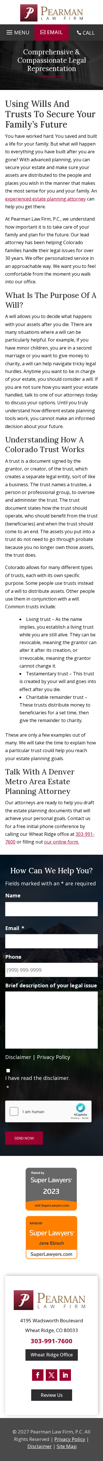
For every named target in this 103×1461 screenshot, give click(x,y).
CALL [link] (89, 32)
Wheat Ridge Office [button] (52, 1355)
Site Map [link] (67, 1446)
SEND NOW (24, 1138)
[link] (51, 12)
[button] (17, 31)
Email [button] (55, 32)
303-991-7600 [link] (51, 1340)
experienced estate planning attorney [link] (45, 199)
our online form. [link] (61, 842)
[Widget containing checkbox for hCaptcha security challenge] (48, 1111)
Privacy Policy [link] (53, 1057)
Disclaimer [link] (18, 1057)
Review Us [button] (52, 1395)
